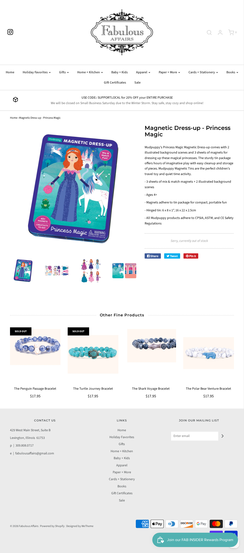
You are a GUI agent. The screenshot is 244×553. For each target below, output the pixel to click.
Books (121, 486)
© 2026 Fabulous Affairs (24, 526)
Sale (137, 82)
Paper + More (122, 472)
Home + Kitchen (122, 451)
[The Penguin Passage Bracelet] (35, 354)
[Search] (207, 32)
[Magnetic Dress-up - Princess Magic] (23, 270)
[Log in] (218, 32)
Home (10, 72)
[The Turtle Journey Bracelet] (93, 354)
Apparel (121, 465)
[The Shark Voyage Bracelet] (151, 354)
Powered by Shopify (52, 526)
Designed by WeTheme (79, 526)
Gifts (122, 444)
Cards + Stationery (122, 479)
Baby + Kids (119, 72)
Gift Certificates (115, 82)
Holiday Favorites (121, 437)
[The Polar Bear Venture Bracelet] (208, 354)
